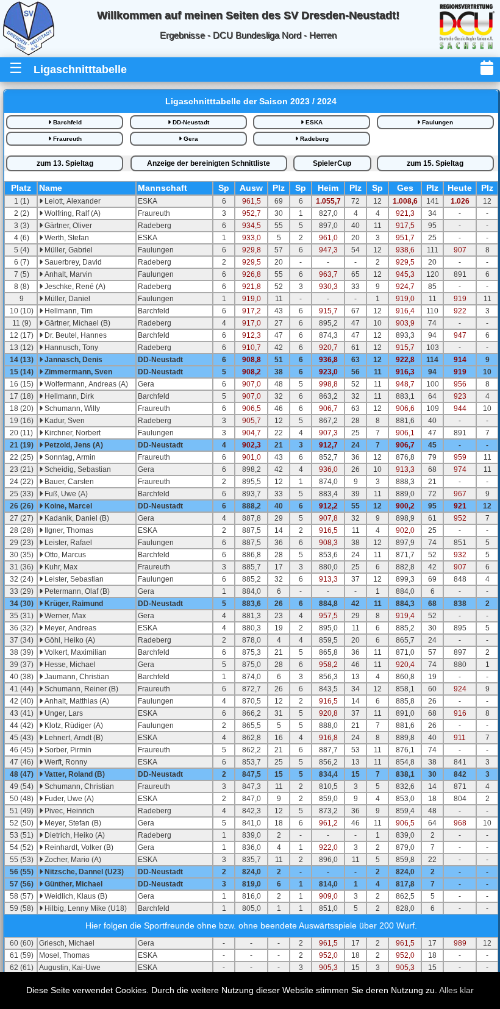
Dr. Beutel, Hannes (75, 335)
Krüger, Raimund (73, 603)
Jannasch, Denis (72, 359)
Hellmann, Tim (68, 311)
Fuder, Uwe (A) (68, 798)
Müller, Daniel (66, 298)
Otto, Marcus (64, 555)
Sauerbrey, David (72, 262)
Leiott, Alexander (72, 201)
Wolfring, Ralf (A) (72, 213)
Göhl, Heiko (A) (69, 640)
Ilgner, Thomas (68, 530)
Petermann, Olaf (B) (76, 591)
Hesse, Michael (69, 664)
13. (65, 163)
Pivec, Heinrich (69, 811)
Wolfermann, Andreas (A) (85, 384)
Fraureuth (66, 138)
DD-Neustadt (190, 122)
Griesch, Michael (67, 943)
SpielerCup (332, 163)
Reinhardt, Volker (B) (78, 847)
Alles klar (456, 990)
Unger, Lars (63, 713)
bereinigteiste (208, 163)
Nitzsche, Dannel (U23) (83, 872)
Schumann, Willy (71, 408)
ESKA (313, 122)
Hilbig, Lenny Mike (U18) (85, 908)
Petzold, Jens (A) (73, 445)
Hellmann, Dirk (68, 396)
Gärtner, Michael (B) (76, 323)
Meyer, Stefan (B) (72, 823)
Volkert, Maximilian (75, 652)
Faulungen (436, 122)
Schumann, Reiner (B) (80, 689)
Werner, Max (64, 615)
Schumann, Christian (78, 786)
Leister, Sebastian (73, 579)
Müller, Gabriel (68, 250)
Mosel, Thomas (64, 955)
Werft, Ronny (65, 762)
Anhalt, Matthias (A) (76, 701)
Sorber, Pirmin (67, 750)
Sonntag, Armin (69, 457)
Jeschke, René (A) (74, 286)
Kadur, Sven (64, 420)
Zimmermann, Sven (77, 372)
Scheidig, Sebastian (77, 469)
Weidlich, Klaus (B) (75, 896)
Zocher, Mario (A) (72, 859)
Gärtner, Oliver (67, 225)
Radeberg (313, 138)
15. (435, 163)
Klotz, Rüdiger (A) (73, 725)
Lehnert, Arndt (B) (73, 737)
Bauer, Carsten (68, 481)
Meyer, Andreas (69, 628)
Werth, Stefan (66, 238)
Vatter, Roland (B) (74, 774)
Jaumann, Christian (76, 676)
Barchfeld (66, 122)
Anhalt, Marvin (67, 274)
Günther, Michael (72, 884)
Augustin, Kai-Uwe (70, 967)
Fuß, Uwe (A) (65, 494)
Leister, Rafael (67, 542)
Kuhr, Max (60, 567)
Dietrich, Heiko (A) (74, 835)
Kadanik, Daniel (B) (76, 518)
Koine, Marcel (67, 506)
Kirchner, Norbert (72, 433)
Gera (190, 138)
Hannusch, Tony (70, 347)
